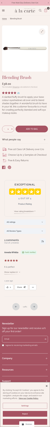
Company (7, 358)
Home (4, 19)
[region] (25, 404)
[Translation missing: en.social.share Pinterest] (9, 167)
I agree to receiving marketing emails (21, 345)
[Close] (47, 386)
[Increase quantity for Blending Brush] (12, 129)
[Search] (40, 10)
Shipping (15, 87)
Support (6, 381)
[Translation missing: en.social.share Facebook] (3, 167)
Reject (25, 414)
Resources (7, 369)
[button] (10, 93)
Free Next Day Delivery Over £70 (25, 3)
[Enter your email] (45, 339)
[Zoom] (42, 31)
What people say (11, 139)
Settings (25, 406)
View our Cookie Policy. (28, 398)
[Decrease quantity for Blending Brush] (4, 129)
